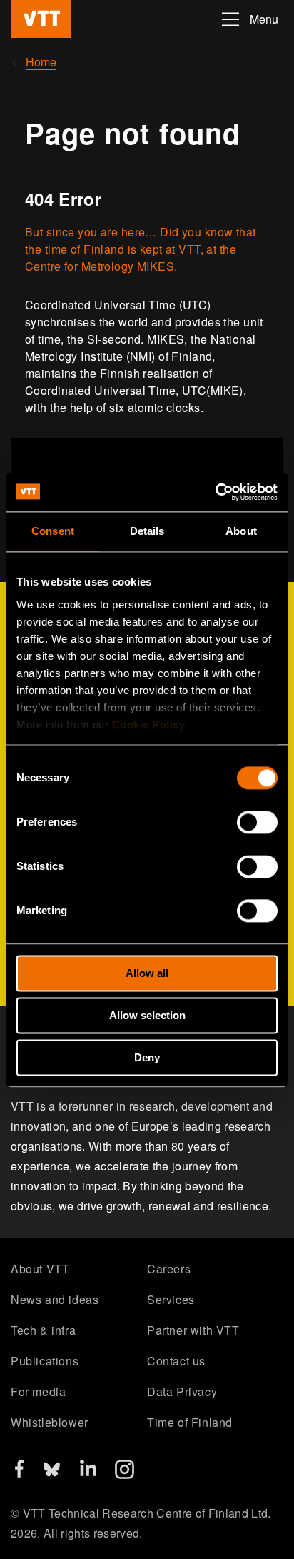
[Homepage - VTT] (41, 19)
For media (38, 1391)
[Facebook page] (19, 1473)
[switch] (257, 822)
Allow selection (147, 1015)
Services (171, 1299)
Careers (169, 1268)
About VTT (40, 1268)
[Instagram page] (124, 1474)
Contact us (176, 1361)
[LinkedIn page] (88, 1471)
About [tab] (241, 531)
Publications (44, 1361)
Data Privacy (182, 1391)
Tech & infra (43, 1330)
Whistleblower (49, 1422)
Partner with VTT (193, 1330)
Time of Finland (190, 1422)
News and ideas (54, 1299)
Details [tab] (147, 531)
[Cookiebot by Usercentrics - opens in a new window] (215, 492)
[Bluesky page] (51, 1474)
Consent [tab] (52, 531)
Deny (147, 1057)
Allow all (147, 973)
